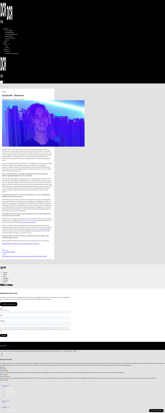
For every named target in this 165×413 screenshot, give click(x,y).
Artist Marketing (9, 30)
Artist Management (9, 32)
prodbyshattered (10, 243)
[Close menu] (0, 382)
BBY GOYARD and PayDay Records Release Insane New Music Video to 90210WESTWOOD (24, 255)
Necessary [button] (2, 367)
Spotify (27, 243)
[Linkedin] (8, 285)
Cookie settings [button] (67, 351)
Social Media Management (11, 34)
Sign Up (7, 39)
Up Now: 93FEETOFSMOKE (8, 251)
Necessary (4, 369)
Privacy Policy (10, 346)
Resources (6, 278)
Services (5, 386)
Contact (5, 407)
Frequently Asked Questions (11, 53)
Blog (4, 276)
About (6, 45)
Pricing (5, 41)
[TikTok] (5, 285)
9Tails (48, 229)
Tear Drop (32, 243)
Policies (5, 281)
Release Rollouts (9, 36)
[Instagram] (3, 285)
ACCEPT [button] (75, 351)
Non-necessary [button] (4, 374)
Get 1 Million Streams (10, 38)
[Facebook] (1, 285)
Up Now (4, 91)
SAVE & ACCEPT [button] (4, 380)
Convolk (42, 229)
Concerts (5, 280)
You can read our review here (28, 222)
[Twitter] (7, 285)
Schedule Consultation (8, 304)
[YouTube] (10, 285)
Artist (4, 243)
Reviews (7, 47)
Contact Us (7, 51)
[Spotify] (12, 285)
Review (17, 243)
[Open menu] (1, 82)
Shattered (22, 243)
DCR (4, 99)
